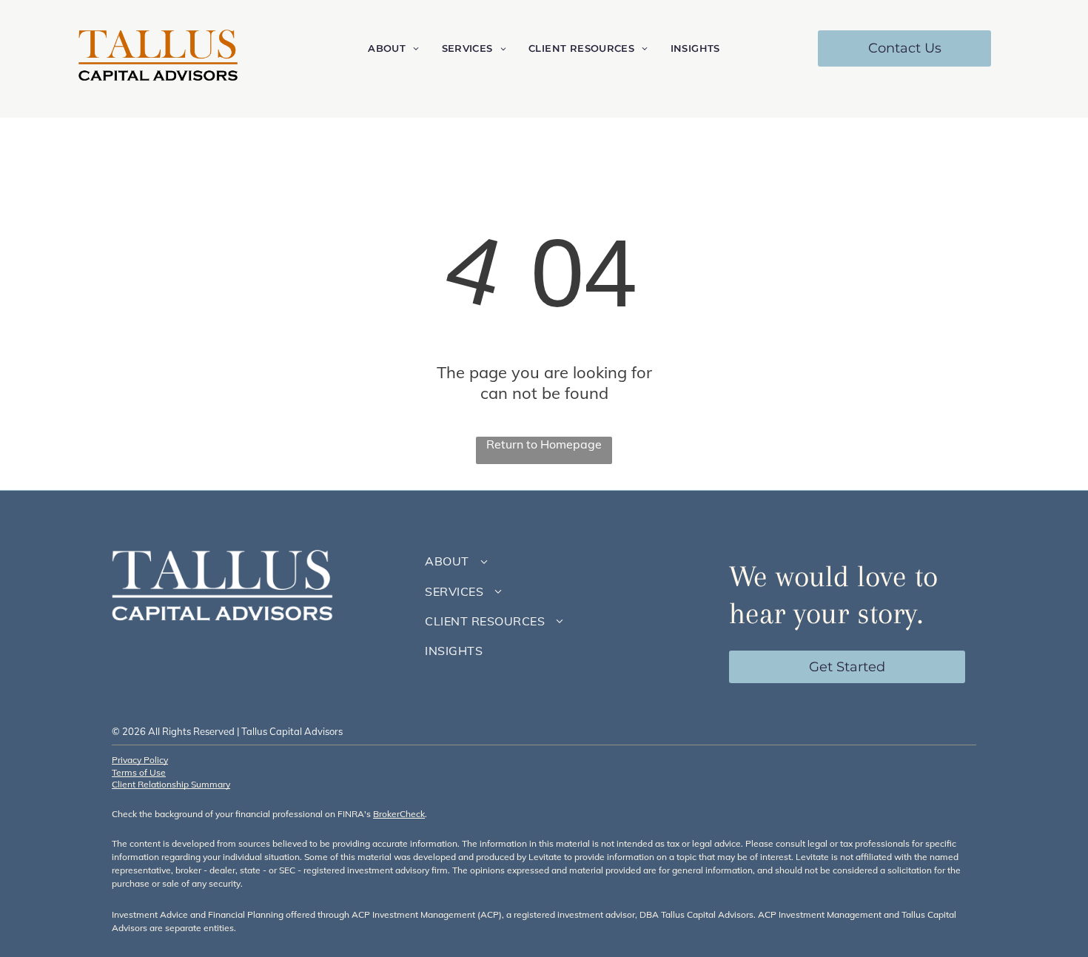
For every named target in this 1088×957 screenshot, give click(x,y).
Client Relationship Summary (171, 784)
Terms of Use (139, 772)
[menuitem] (393, 48)
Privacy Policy (140, 759)
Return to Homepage (544, 444)
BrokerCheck (399, 813)
